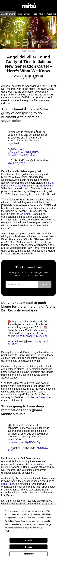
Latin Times (7, 484)
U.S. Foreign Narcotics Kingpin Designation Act (27, 184)
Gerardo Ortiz (36, 464)
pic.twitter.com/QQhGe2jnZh (32, 336)
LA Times (25, 214)
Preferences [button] (11, 531)
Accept (28, 540)
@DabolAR (17, 149)
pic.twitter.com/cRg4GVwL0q (24, 442)
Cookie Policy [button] (30, 524)
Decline (28, 547)
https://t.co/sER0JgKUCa (25, 152)
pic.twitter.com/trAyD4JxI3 (22, 155)
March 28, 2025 (16, 163)
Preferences (28, 554)
